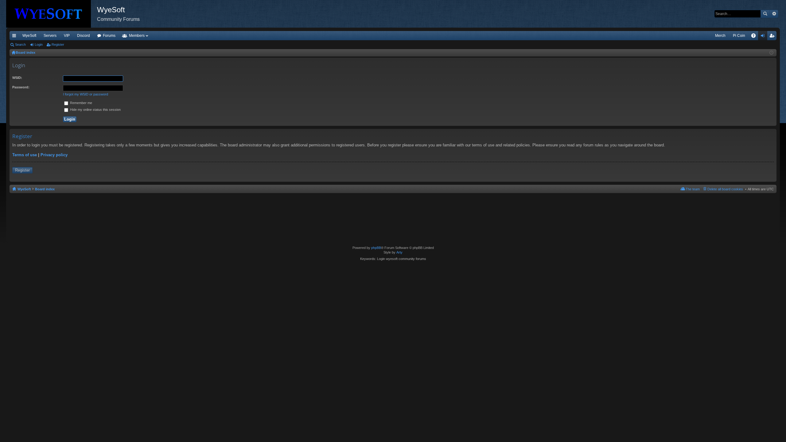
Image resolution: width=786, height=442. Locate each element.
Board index (45, 189)
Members (137, 35)
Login (39, 44)
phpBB (376, 248)
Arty (399, 252)
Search (765, 13)
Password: (20, 87)
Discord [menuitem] (83, 35)
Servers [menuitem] (50, 35)
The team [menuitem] (693, 189)
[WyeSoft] (51, 14)
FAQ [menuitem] (755, 36)
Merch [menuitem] (720, 35)
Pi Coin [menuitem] (739, 35)
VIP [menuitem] (67, 35)
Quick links (15, 36)
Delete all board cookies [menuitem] (725, 189)
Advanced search (774, 13)
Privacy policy (54, 155)
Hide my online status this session (95, 109)
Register (58, 44)
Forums (109, 35)
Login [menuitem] (764, 36)
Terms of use (24, 155)
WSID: (17, 77)
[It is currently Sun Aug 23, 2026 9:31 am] (771, 53)
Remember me (80, 103)
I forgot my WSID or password (85, 94)
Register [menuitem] (773, 36)
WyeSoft (29, 35)
